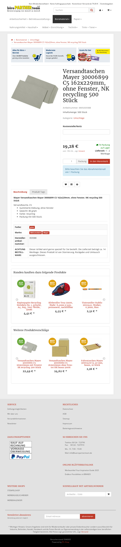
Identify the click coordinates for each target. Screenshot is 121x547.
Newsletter (11, 423)
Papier (77, 19)
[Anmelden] (101, 10)
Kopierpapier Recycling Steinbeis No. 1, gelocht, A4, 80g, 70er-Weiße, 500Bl (29, 306)
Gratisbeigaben (106, 4)
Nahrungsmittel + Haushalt (23, 27)
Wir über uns (12, 414)
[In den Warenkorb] (108, 494)
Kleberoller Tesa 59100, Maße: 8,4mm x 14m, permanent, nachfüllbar (60, 305)
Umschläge (78, 118)
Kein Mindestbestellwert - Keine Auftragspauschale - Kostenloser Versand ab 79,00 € (63, 4)
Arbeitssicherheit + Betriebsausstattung (29, 19)
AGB (64, 414)
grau (32, 227)
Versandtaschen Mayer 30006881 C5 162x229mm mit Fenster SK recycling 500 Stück (29, 364)
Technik (72, 27)
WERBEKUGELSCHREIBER (17, 495)
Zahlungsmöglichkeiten (16, 409)
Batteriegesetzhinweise (72, 428)
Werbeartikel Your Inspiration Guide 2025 (82, 470)
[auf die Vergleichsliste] (72, 184)
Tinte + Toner (88, 27)
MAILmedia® (35, 233)
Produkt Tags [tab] (38, 191)
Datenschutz (68, 409)
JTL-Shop (65, 542)
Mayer (46, 233)
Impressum (67, 423)
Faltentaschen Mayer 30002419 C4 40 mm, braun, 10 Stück (92, 363)
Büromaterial (61, 19)
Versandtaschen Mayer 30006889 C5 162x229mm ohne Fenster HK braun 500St (60, 364)
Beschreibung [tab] (20, 191)
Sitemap (66, 418)
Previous (17, 299)
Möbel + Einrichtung (52, 27)
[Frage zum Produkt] (77, 184)
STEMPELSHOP (13, 490)
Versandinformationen (16, 418)
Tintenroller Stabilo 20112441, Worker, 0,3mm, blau (92, 305)
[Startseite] (12, 40)
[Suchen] (91, 10)
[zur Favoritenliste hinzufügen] (66, 184)
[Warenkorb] (109, 10)
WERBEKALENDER (14, 500)
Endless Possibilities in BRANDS (78, 474)
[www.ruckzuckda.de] (23, 8)
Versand (82, 151)
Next (104, 299)
